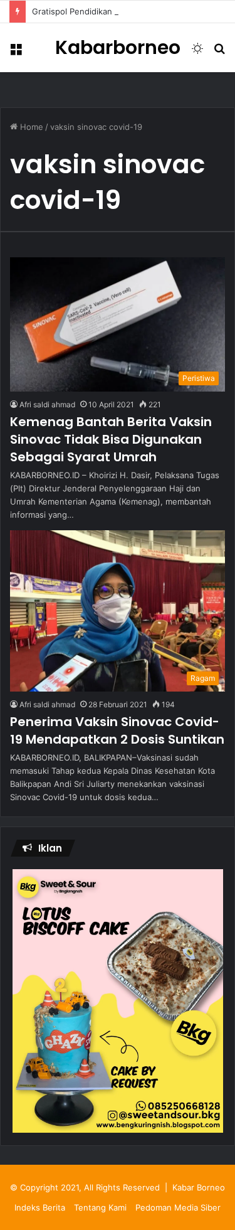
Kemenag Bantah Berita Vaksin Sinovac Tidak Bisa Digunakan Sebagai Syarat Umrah (111, 439)
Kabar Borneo (198, 1187)
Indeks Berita (39, 1207)
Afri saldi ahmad (47, 404)
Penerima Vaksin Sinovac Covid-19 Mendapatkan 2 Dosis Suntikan (117, 730)
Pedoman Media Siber (178, 1207)
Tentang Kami (100, 1207)
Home (30, 127)
